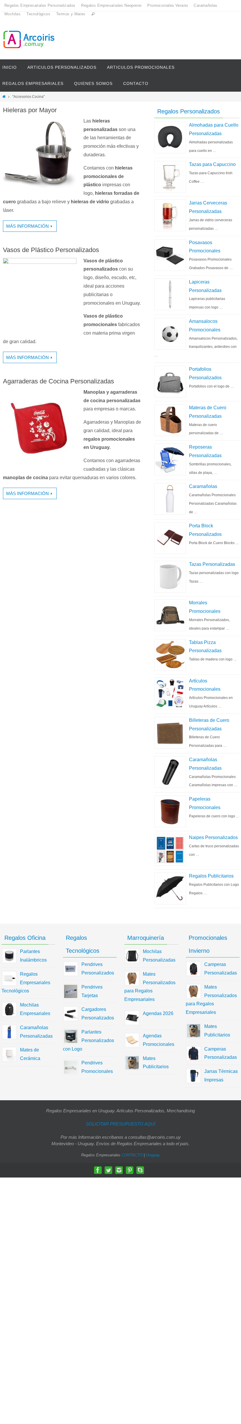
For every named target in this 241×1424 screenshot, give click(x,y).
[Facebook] (98, 1170)
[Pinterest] (129, 1170)
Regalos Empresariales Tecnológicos (25, 983)
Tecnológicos (38, 14)
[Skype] (140, 1170)
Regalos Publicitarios (211, 875)
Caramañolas (205, 5)
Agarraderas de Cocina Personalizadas (58, 381)
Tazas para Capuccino (212, 164)
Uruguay (153, 1155)
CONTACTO (132, 1155)
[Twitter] (108, 1170)
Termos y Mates (71, 14)
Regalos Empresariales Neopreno (111, 5)
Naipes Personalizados (213, 837)
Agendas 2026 (158, 1013)
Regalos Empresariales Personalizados (39, 5)
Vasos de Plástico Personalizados (51, 250)
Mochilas (12, 14)
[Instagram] (119, 1170)
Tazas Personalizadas (212, 564)
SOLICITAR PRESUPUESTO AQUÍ (120, 1123)
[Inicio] (3, 97)
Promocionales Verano (167, 5)
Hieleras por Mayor (30, 110)
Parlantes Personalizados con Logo (88, 1040)
